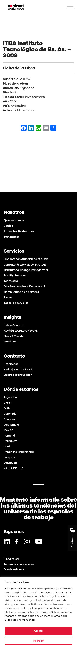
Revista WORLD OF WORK (21, 330)
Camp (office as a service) (21, 292)
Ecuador (9, 419)
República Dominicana (19, 452)
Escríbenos (11, 364)
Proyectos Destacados (19, 231)
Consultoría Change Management (26, 270)
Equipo (8, 226)
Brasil (7, 403)
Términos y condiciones (19, 564)
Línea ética (11, 559)
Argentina (10, 397)
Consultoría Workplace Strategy (25, 264)
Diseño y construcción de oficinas (26, 259)
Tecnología (11, 281)
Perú (7, 446)
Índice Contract (14, 325)
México (8, 430)
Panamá (9, 435)
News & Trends (13, 336)
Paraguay (10, 441)
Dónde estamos (14, 569)
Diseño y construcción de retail (24, 286)
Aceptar (38, 630)
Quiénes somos (14, 220)
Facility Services (15, 275)
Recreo (8, 297)
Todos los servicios (16, 303)
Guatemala (11, 424)
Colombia (10, 414)
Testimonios (12, 237)
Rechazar (38, 640)
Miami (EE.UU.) (13, 468)
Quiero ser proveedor (18, 375)
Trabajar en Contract (18, 369)
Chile (7, 408)
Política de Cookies (37, 612)
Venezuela (11, 463)
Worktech (10, 341)
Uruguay (9, 457)
